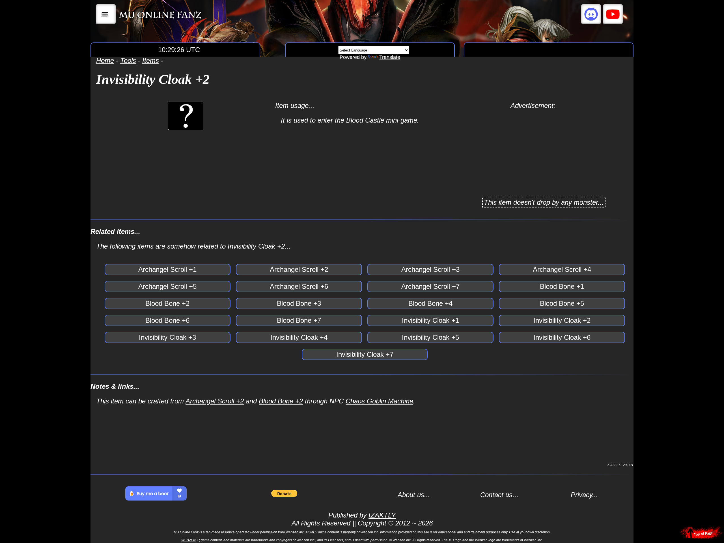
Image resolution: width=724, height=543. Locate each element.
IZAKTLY (382, 515)
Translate (389, 57)
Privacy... (584, 495)
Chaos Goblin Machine (379, 401)
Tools (128, 60)
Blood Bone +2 (281, 401)
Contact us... (499, 495)
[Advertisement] (533, 149)
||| (106, 14)
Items (150, 60)
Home (105, 60)
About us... (414, 495)
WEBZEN (188, 540)
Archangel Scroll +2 (215, 401)
